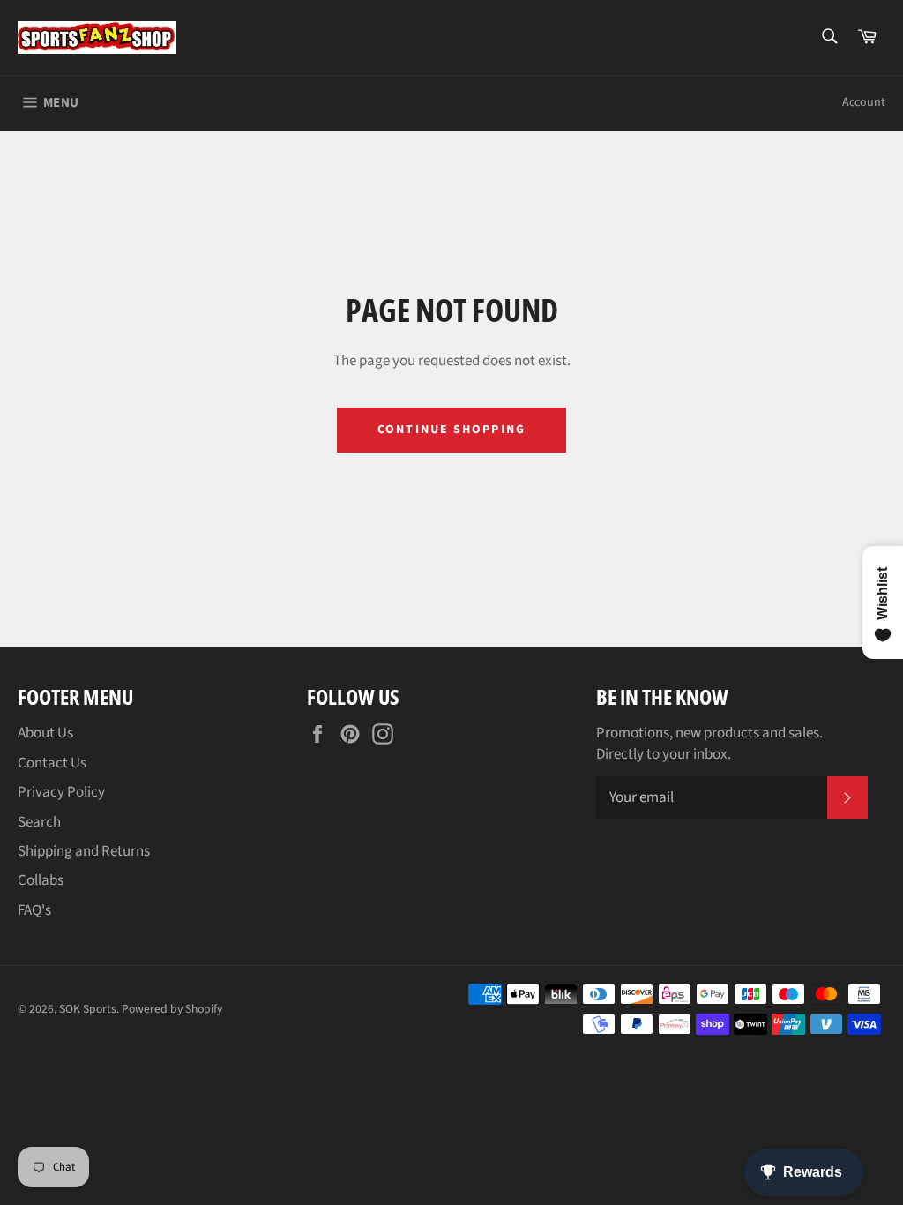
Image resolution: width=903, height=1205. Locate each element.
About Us (45, 733)
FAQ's (34, 910)
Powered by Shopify (172, 1008)
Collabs (40, 880)
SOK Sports (87, 1008)
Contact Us (52, 763)
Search (39, 822)
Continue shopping (451, 429)
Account (863, 102)
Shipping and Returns (84, 851)
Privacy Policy (61, 792)
